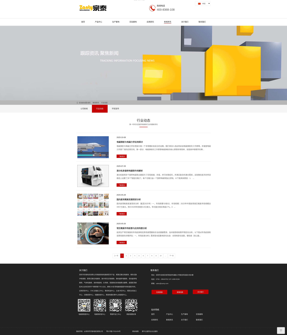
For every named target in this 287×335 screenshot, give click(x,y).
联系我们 (202, 22)
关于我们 (184, 22)
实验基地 (133, 22)
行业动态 (99, 109)
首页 (83, 22)
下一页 (172, 255)
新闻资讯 (167, 22)
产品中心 (98, 22)
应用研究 (150, 22)
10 (161, 255)
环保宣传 (115, 109)
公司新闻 (84, 109)
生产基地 (115, 22)
